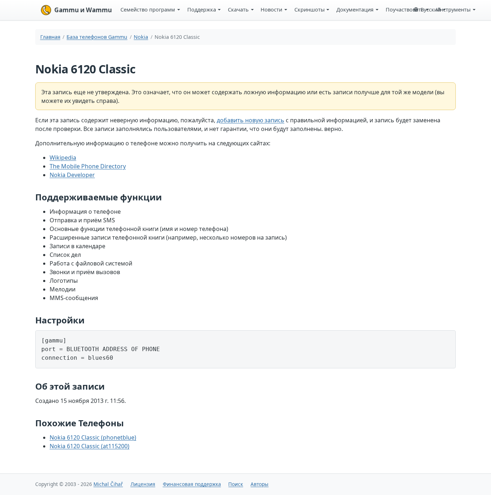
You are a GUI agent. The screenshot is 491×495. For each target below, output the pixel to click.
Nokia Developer (72, 175)
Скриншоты (309, 9)
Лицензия (142, 484)
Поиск (235, 484)
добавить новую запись (250, 120)
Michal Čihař (108, 484)
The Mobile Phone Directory (88, 166)
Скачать (238, 9)
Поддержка (201, 9)
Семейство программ (147, 9)
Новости (271, 9)
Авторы (260, 484)
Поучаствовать (405, 9)
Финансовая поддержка (192, 484)
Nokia (141, 36)
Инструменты (453, 9)
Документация (354, 9)
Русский (431, 9)
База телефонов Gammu (96, 36)
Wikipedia (63, 158)
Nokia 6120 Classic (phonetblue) (93, 437)
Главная (50, 36)
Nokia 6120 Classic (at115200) (89, 446)
